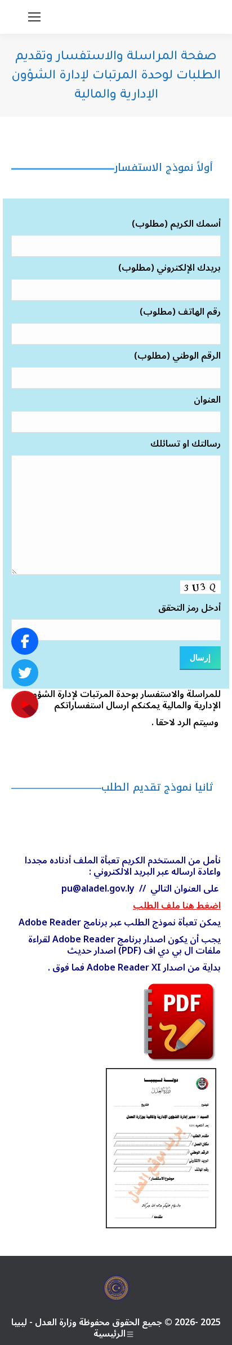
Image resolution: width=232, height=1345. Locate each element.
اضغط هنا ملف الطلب (177, 905)
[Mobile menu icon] (34, 17)
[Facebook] (24, 641)
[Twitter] (24, 672)
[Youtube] (24, 704)
